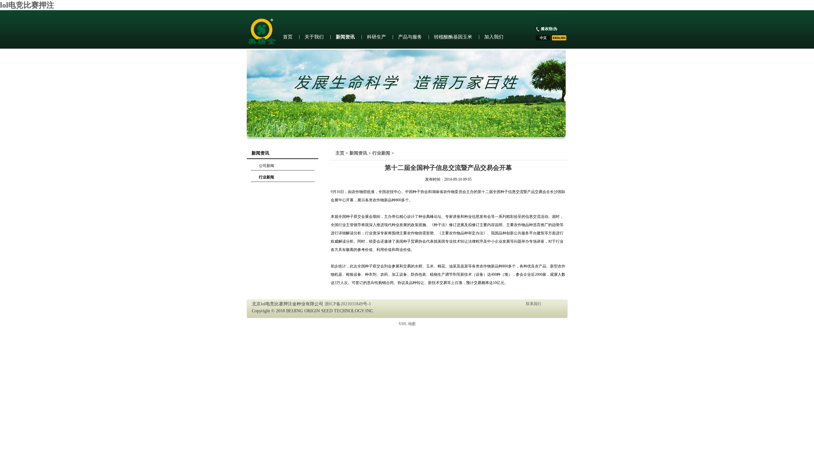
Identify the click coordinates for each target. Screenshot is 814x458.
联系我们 (533, 304)
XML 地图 (407, 324)
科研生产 (376, 36)
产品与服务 (410, 36)
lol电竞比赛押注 (27, 5)
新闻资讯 (345, 36)
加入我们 (493, 36)
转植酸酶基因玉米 (453, 36)
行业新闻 (266, 177)
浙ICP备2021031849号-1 (348, 304)
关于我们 (314, 36)
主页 (339, 153)
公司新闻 (266, 165)
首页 (288, 36)
